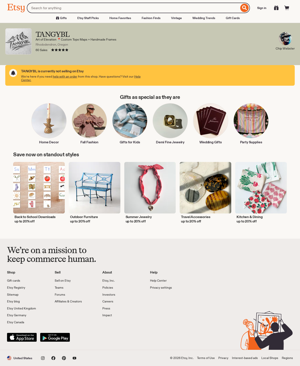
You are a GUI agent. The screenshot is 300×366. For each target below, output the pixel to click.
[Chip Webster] (285, 39)
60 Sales (41, 50)
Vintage (176, 18)
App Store (22, 337)
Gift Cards (233, 18)
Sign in (261, 8)
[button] (20, 358)
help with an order (65, 76)
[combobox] (133, 8)
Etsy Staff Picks (88, 18)
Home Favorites (120, 18)
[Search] (244, 8)
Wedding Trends (203, 18)
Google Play (55, 337)
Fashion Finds (151, 18)
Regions (287, 358)
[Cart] (287, 8)
